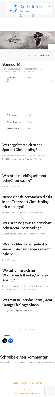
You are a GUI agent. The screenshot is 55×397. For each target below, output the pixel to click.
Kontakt (24, 383)
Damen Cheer (10, 72)
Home (15, 383)
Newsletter (36, 383)
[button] (51, 47)
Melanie (32, 329)
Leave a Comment (28, 72)
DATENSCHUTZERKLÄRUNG (27, 393)
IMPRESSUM (27, 389)
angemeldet (14, 362)
